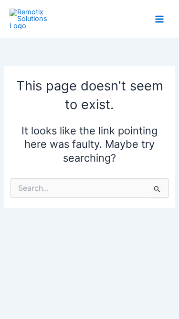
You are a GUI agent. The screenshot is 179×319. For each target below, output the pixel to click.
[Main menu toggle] (159, 19)
